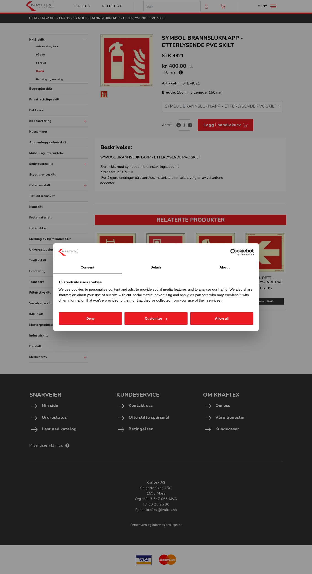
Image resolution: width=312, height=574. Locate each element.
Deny (90, 318)
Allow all (222, 318)
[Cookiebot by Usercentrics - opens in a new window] (234, 252)
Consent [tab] (87, 267)
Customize (153, 318)
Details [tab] (156, 267)
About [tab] (224, 267)
